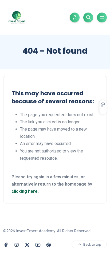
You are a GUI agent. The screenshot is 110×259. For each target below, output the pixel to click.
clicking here (24, 191)
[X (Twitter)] (27, 244)
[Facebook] (6, 244)
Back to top (91, 244)
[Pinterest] (48, 244)
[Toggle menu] (102, 17)
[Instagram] (16, 244)
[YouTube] (38, 244)
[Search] (88, 17)
